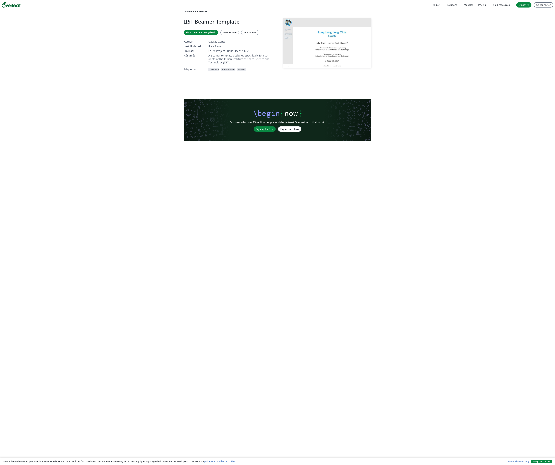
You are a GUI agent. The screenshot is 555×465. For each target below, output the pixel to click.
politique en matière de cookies (219, 461)
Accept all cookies (541, 461)
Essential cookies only (518, 461)
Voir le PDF (250, 32)
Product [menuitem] (436, 5)
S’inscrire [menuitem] (524, 5)
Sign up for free (264, 129)
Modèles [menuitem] (468, 5)
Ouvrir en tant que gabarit (201, 32)
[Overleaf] (11, 5)
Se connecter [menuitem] (543, 5)
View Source (229, 32)
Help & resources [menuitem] (500, 5)
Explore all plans (289, 129)
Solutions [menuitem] (452, 5)
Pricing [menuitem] (482, 5)
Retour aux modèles (195, 11)
